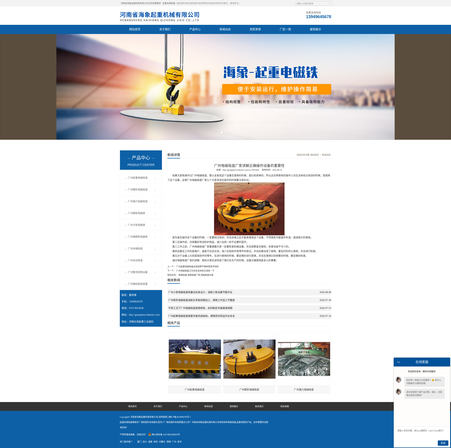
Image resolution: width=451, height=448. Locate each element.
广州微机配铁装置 (138, 284)
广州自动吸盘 (135, 260)
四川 (145, 442)
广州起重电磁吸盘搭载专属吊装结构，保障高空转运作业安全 (201, 316)
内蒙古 (162, 442)
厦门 (139, 442)
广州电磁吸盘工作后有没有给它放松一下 (195, 271)
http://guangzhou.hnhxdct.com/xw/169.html (241, 170)
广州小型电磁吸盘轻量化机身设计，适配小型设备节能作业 (200, 292)
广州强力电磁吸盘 (138, 201)
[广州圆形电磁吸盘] (249, 334)
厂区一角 (285, 29)
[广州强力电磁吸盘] (304, 334)
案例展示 (315, 29)
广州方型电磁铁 (136, 225)
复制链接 (163, 417)
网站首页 (134, 29)
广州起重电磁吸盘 (138, 177)
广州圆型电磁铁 (136, 213)
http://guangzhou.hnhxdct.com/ (144, 314)
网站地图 (284, 406)
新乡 (180, 442)
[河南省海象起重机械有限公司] (160, 11)
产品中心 (195, 29)
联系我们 (259, 406)
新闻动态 (225, 29)
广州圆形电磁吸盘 (138, 189)
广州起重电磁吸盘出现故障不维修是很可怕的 (197, 266)
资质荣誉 (255, 29)
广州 (174, 442)
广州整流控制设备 (138, 272)
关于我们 (165, 29)
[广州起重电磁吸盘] (194, 334)
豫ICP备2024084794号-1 (180, 417)
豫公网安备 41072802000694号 (166, 434)
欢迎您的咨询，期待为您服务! (422, 371)
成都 (150, 442)
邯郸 (169, 442)
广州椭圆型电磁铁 (138, 236)
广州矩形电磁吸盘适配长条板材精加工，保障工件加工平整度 (201, 300)
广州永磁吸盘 (135, 248)
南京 (156, 442)
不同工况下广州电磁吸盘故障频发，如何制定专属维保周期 (200, 308)
